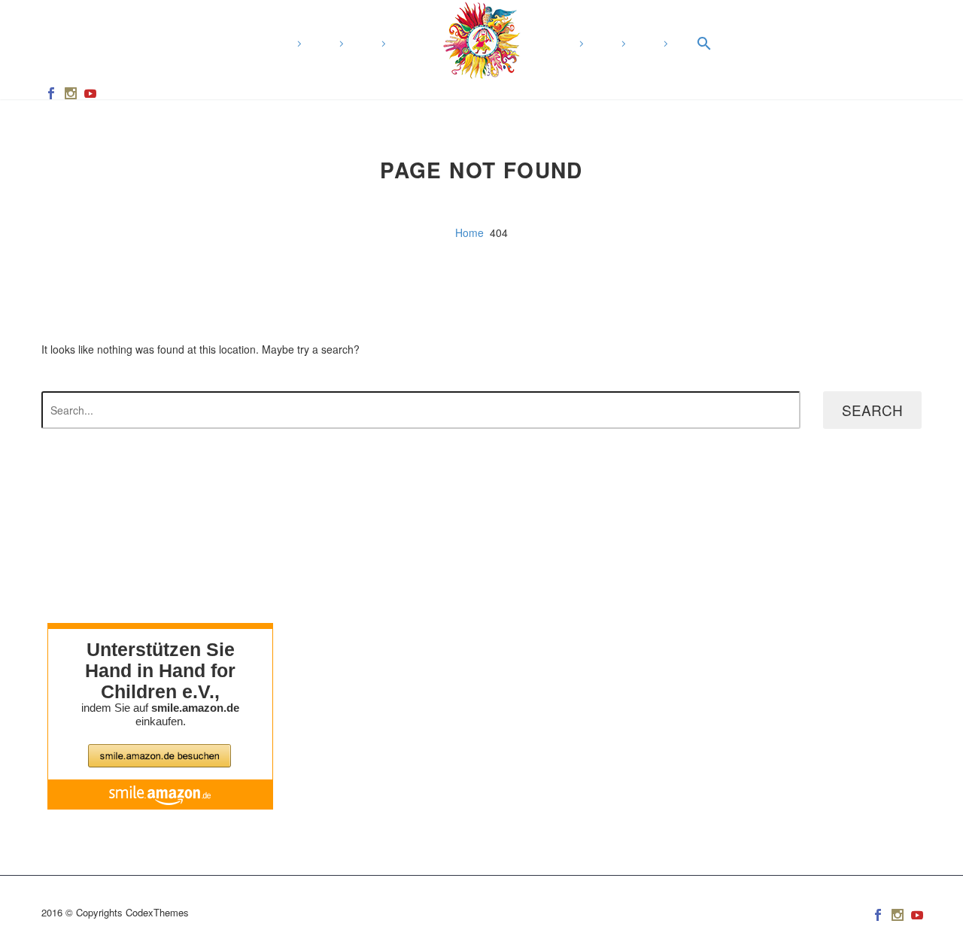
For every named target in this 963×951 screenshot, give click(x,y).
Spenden (665, 44)
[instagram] (71, 93)
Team (581, 44)
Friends (623, 44)
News (341, 44)
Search (872, 410)
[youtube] (90, 93)
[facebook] (51, 93)
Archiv (383, 44)
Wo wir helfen (299, 44)
